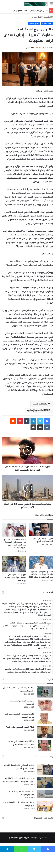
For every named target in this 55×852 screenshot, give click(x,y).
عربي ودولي (34, 23)
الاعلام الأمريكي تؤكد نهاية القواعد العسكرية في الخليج (19, 767)
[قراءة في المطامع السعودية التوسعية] (45, 705)
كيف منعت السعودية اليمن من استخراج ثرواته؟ (21, 793)
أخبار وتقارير (37, 17)
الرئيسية (47, 17)
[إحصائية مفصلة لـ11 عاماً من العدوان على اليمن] (45, 806)
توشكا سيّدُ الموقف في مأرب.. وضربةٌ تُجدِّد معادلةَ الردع (21, 743)
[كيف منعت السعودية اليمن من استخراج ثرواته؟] (45, 794)
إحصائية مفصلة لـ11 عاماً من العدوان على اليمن (18, 804)
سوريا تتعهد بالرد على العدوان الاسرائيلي (43, 540)
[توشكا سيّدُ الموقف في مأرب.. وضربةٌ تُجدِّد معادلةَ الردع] (45, 745)
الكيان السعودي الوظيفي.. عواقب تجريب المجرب (19, 715)
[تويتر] (40, 421)
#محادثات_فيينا (41, 404)
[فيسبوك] (47, 421)
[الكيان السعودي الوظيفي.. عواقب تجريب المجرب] (45, 718)
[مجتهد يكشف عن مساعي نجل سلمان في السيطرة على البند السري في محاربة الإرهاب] (14, 530)
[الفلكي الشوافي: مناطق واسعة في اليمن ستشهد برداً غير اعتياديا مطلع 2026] (41, 562)
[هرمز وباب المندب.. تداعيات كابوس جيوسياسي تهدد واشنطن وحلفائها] (45, 782)
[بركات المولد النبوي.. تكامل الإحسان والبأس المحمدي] (45, 691)
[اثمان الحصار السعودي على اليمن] (45, 732)
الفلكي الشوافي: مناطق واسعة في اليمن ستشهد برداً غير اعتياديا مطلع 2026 (41, 574)
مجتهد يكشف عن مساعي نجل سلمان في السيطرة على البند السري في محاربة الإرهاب (15, 543)
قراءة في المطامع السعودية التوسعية (22, 702)
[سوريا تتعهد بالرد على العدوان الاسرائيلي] (41, 529)
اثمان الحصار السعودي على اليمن (20, 727)
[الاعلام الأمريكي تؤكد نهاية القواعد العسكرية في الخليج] (45, 769)
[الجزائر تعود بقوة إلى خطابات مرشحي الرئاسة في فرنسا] (14, 564)
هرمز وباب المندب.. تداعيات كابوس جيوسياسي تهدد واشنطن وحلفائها (18, 780)
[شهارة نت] (36, 4)
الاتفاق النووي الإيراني (38, 410)
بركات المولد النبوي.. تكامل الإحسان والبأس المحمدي (18, 689)
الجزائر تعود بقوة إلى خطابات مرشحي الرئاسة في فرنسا (15, 577)
